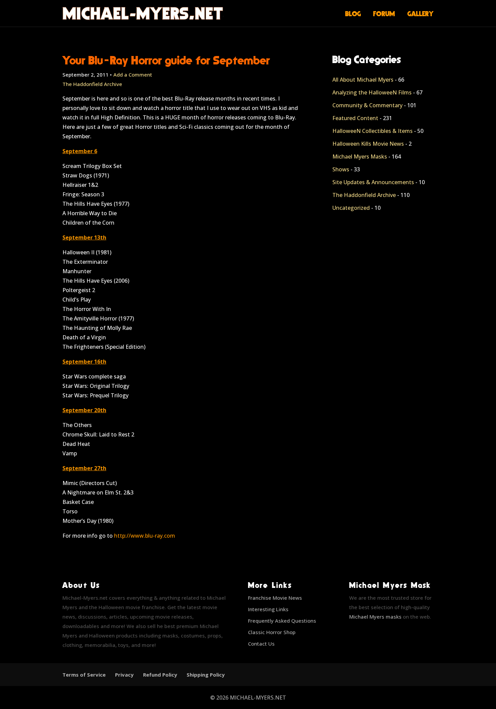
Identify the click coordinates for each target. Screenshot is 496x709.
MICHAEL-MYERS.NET (258, 697)
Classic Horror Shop (272, 632)
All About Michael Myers (362, 79)
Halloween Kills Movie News (368, 143)
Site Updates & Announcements (373, 182)
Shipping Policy (206, 674)
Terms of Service (84, 674)
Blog (353, 13)
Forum (384, 13)
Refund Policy (160, 674)
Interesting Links (268, 609)
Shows (340, 169)
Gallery (421, 13)
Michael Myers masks (375, 616)
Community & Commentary (367, 105)
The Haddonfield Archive (92, 84)
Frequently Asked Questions (282, 620)
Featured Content (355, 118)
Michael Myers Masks (359, 156)
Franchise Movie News (275, 597)
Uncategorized (351, 207)
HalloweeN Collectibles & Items (372, 131)
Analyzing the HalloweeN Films (372, 92)
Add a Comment (132, 74)
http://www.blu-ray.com (144, 535)
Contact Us (261, 643)
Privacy (124, 674)
